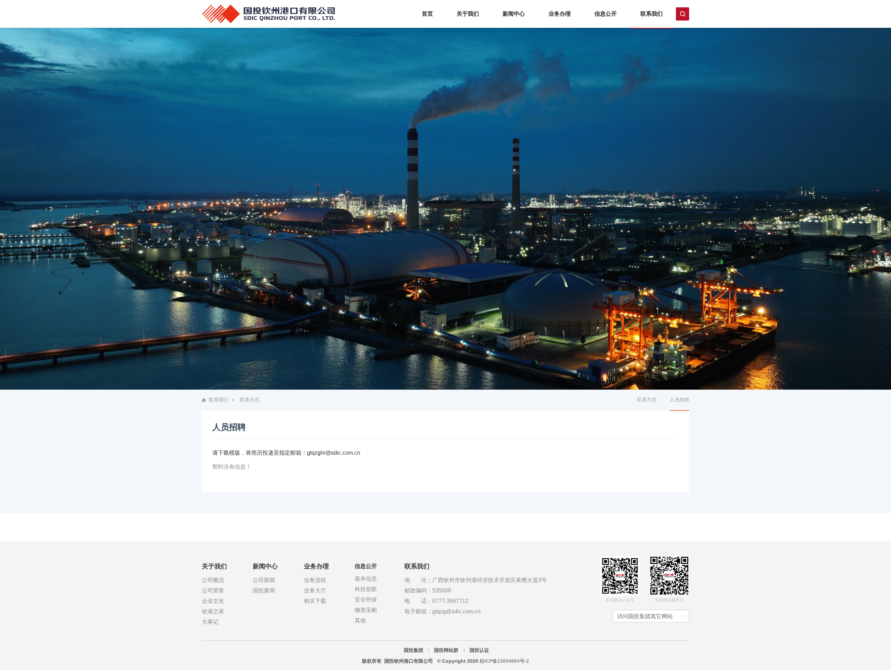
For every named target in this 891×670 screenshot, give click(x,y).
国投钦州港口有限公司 (268, 14)
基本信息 (366, 579)
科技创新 (366, 589)
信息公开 (605, 14)
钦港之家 (213, 611)
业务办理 (560, 14)
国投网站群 (446, 650)
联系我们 (651, 14)
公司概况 (213, 580)
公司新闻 (264, 580)
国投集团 (413, 650)
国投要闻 (264, 590)
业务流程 (315, 580)
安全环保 (366, 600)
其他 (360, 620)
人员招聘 (679, 399)
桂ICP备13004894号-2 (503, 661)
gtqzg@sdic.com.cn (456, 611)
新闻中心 (514, 14)
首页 (427, 14)
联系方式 (646, 399)
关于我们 (468, 14)
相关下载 (315, 601)
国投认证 (479, 650)
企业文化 (213, 601)
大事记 (210, 622)
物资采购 (366, 610)
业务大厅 (315, 590)
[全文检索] (682, 14)
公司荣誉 (213, 590)
